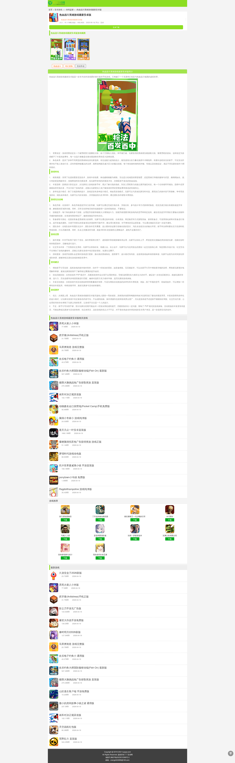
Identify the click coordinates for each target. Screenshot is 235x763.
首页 (50, 9)
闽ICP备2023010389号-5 (120, 757)
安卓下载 (116, 27)
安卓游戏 (58, 9)
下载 (65, 519)
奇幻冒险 (69, 66)
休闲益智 (70, 9)
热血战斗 (57, 66)
